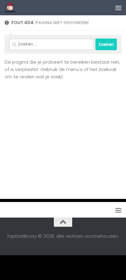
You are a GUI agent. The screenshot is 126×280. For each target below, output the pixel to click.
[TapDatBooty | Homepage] (12, 7)
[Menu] (118, 7)
